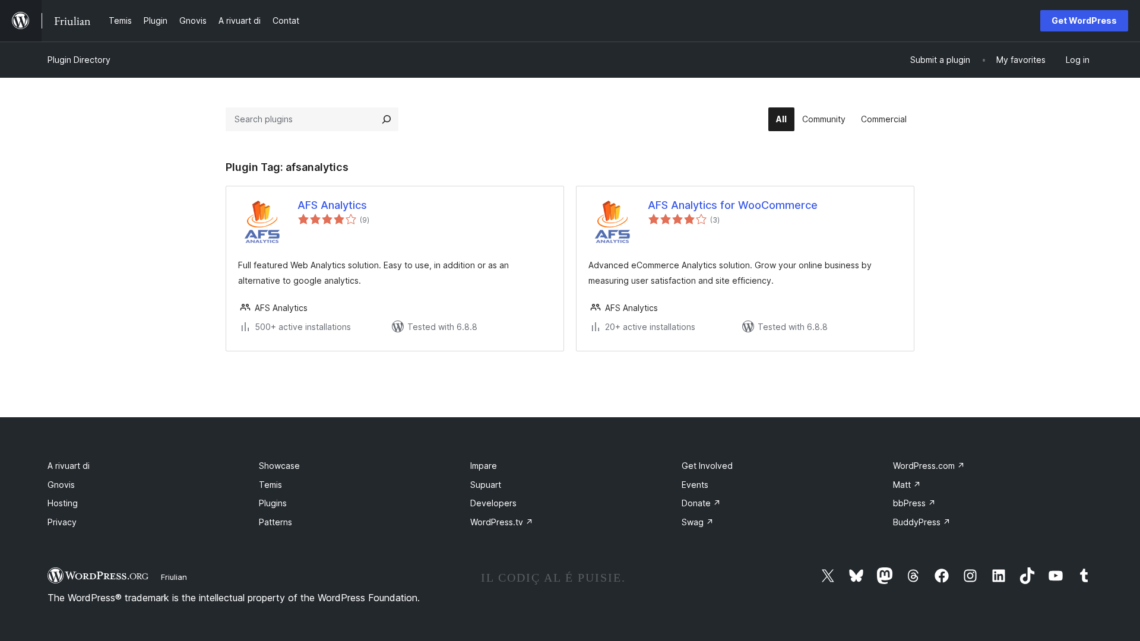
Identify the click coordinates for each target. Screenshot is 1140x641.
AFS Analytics (332, 205)
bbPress (914, 503)
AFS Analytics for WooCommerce (733, 205)
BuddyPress (922, 522)
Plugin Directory (79, 60)
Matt (907, 485)
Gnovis (61, 485)
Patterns (275, 522)
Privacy (62, 522)
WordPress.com (929, 466)
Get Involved (707, 466)
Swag (698, 522)
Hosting (63, 503)
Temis (270, 485)
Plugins (273, 503)
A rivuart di (69, 466)
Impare (483, 466)
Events (695, 485)
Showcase (279, 466)
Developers (493, 503)
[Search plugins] (386, 119)
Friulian (174, 577)
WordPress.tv (501, 522)
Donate (701, 503)
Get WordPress (1084, 20)
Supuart (485, 485)
